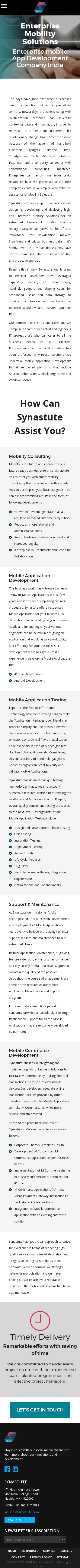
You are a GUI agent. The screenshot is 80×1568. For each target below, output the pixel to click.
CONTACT (18, 1557)
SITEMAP (63, 1557)
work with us (20, 1520)
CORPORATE (29, 1551)
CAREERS (66, 1551)
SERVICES (49, 1551)
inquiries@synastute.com (21, 1512)
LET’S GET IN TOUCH (40, 1410)
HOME (12, 1551)
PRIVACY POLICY (41, 1557)
